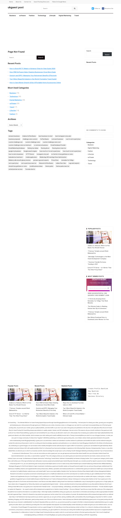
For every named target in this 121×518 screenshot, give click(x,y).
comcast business (57, 139)
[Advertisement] (60, 33)
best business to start (45, 136)
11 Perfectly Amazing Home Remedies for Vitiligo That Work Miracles (98, 301)
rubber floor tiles (61, 163)
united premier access (15, 169)
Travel (76, 15)
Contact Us (27, 2)
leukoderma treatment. (16, 157)
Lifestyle (52, 15)
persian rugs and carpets (41, 160)
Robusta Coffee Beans (46, 163)
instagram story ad (42, 154)
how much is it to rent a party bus (50, 151)
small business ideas (36, 166)
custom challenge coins (32, 142)
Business (12, 15)
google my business (15, 151)
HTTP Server (30, 154)
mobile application (31, 157)
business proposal (14, 139)
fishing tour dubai (33, 148)
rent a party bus (13, 163)
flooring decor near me (59, 148)
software (22, 15)
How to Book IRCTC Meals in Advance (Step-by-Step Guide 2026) (32, 69)
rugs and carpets (74, 163)
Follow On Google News (59, 2)
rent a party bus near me (28, 163)
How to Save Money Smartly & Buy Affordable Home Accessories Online (35, 83)
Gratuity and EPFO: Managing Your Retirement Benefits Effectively (33, 75)
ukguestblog (93, 515)
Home (11, 2)
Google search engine (30, 151)
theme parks (49, 166)
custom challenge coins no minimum (20, 145)
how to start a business (16, 154)
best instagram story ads (63, 136)
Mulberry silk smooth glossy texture (19, 160)
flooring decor (45, 148)
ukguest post (16, 7)
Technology (42, 15)
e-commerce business (41, 145)
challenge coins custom (30, 139)
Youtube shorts (30, 169)
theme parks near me (62, 166)
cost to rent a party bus (73, 139)
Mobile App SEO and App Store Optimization (53, 157)
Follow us (97, 8)
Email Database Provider (58, 145)
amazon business (14, 136)
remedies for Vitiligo (67, 160)
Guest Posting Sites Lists (41, 2)
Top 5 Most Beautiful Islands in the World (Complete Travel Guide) (33, 79)
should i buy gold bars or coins (18, 166)
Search (88, 51)
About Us (18, 2)
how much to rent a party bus (72, 151)
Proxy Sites (55, 160)
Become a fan (109, 8)
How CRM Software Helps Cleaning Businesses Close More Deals (33, 72)
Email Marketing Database (17, 148)
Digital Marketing (65, 15)
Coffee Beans (44, 139)
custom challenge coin (15, 142)
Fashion (32, 15)
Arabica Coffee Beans (29, 136)
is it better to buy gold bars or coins (62, 154)
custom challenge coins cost (52, 142)
